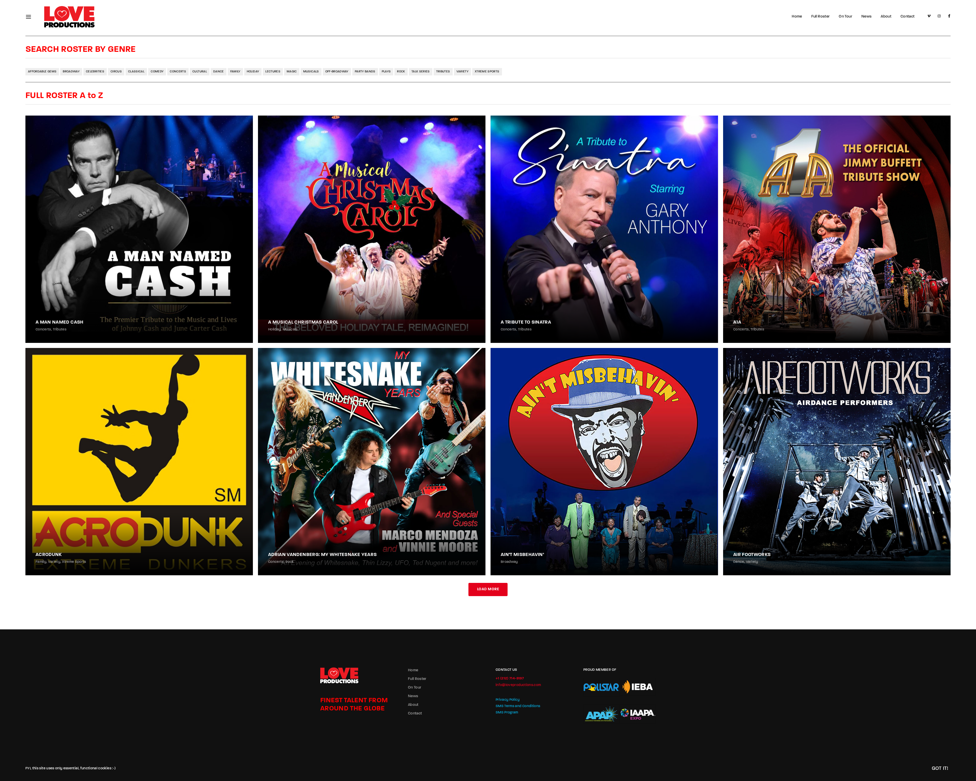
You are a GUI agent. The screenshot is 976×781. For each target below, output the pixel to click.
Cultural (199, 71)
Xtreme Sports (487, 71)
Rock (401, 71)
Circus (116, 71)
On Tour (845, 17)
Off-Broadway (336, 71)
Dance (218, 71)
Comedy (157, 71)
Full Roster (820, 17)
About (886, 17)
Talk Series (420, 71)
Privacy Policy (508, 700)
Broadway (71, 71)
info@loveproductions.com (518, 685)
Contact (907, 17)
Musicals (311, 71)
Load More (488, 589)
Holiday (253, 71)
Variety (462, 71)
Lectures (272, 71)
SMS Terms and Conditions (518, 706)
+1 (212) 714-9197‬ (510, 678)
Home (797, 17)
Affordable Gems (42, 71)
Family (235, 71)
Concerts (178, 71)
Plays (386, 71)
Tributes (443, 71)
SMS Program (507, 712)
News (866, 17)
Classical (136, 71)
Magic (292, 71)
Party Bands (365, 71)
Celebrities (95, 71)
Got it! (940, 768)
